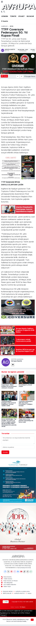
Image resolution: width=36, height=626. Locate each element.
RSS (6, 601)
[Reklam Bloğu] (18, 480)
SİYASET (21, 16)
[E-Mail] (12, 364)
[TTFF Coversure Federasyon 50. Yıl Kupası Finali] (18, 63)
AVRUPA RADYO (19, 593)
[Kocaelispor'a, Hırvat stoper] (27, 379)
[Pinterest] (11, 571)
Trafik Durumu (8, 578)
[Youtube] (21, 571)
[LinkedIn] (18, 571)
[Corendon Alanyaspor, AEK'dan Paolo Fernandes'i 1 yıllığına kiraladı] (27, 395)
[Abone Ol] (29, 76)
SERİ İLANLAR (7, 593)
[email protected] (25, 567)
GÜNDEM (4, 16)
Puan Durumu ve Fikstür (11, 580)
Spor (11, 26)
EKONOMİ (30, 16)
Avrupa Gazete (16, 361)
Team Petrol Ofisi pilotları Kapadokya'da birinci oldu (26, 421)
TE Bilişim (22, 607)
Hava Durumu (8, 577)
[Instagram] (14, 571)
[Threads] (27, 571)
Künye (29, 593)
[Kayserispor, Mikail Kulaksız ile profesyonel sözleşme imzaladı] (9, 379)
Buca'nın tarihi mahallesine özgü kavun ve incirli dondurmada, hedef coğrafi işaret (17, 621)
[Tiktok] (24, 571)
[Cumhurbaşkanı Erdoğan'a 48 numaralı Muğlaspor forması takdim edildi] (9, 395)
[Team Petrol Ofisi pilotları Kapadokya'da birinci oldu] (27, 413)
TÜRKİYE (13, 16)
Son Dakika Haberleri (10, 584)
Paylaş (5, 76)
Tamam (3, 615)
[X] (8, 571)
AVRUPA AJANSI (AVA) (22, 591)
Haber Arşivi (7, 586)
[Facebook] (5, 571)
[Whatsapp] (30, 571)
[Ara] (4, 12)
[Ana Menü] (2, 2)
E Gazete (4, 21)
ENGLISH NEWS (8, 591)
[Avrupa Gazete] (18, 6)
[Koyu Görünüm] (2, 12)
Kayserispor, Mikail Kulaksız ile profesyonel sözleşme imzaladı (9, 386)
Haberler (4, 26)
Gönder (5, 452)
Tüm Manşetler (8, 582)
